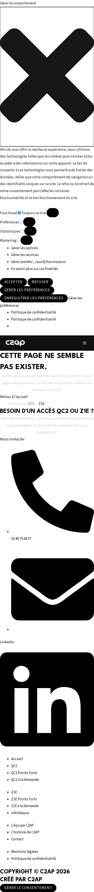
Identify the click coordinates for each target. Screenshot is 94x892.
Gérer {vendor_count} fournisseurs (38, 262)
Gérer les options (24, 248)
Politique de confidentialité (33, 312)
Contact (78, 403)
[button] (47, 76)
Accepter (13, 282)
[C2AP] (15, 343)
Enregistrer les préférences (33, 298)
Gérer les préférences (27, 290)
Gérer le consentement (28, 887)
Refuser (40, 282)
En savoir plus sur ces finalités (34, 269)
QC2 (31, 403)
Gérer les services (25, 255)
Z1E (41, 403)
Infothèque (58, 403)
